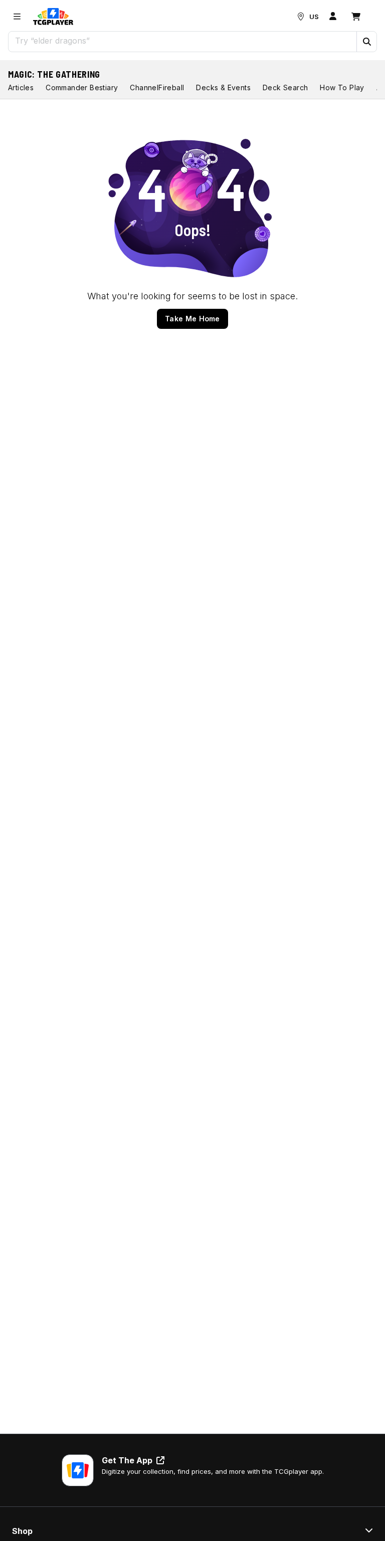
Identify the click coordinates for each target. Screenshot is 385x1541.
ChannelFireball (157, 87)
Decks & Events (223, 87)
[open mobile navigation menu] (17, 17)
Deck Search (285, 87)
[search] (183, 41)
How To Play (342, 87)
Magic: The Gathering (54, 74)
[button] (366, 42)
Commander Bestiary (82, 87)
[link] (53, 16)
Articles (21, 87)
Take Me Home (192, 318)
